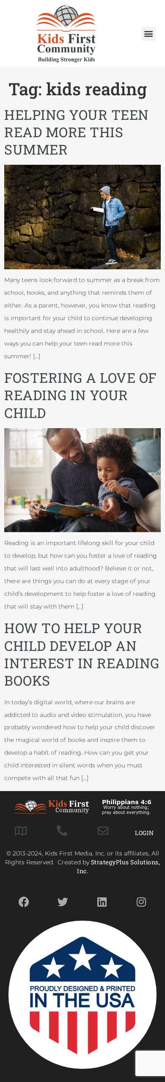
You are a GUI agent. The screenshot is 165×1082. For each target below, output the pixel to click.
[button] (149, 34)
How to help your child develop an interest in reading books (82, 654)
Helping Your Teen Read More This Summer (76, 132)
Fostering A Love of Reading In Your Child (80, 395)
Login (144, 833)
